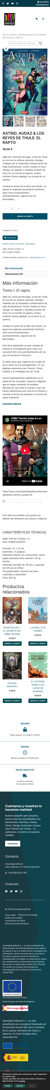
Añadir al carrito (25, 216)
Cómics (12, 35)
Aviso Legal (10, 915)
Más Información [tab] (14, 268)
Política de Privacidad (27, 915)
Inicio (5, 35)
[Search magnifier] (40, 43)
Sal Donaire (19, 244)
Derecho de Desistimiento (17, 923)
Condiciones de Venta (15, 920)
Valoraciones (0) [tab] (14, 274)
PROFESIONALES (42, 5)
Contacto (13, 843)
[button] (6, 49)
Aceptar (8, 1086)
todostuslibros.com (37, 257)
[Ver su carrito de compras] (36, 19)
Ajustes (31, 1086)
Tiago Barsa (30, 244)
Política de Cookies (14, 918)
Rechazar (20, 1086)
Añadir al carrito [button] (12, 643)
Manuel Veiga (8, 244)
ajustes (22, 1081)
